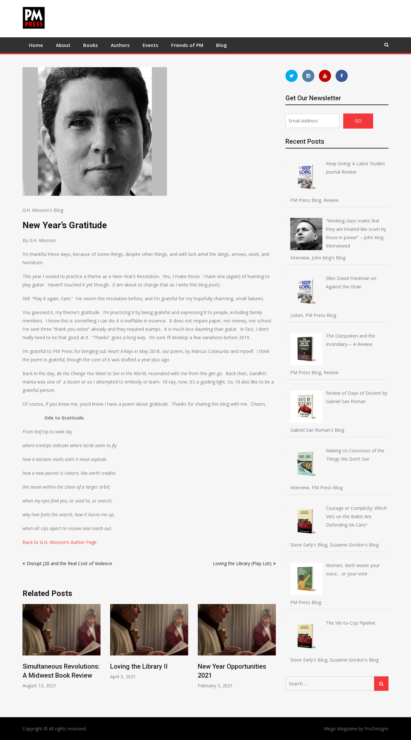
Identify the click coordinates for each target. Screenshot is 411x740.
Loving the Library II (139, 666)
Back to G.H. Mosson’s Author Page (59, 542)
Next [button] (271, 654)
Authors (120, 45)
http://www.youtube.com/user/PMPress (325, 76)
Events (150, 45)
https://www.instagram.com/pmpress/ (308, 76)
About (63, 45)
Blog (221, 45)
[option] (61, 646)
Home (36, 45)
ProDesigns (376, 729)
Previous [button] (26, 654)
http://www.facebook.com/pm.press (342, 76)
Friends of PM (187, 45)
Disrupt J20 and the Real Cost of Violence (69, 563)
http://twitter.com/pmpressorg (291, 76)
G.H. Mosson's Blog (42, 210)
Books (90, 45)
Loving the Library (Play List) (242, 563)
